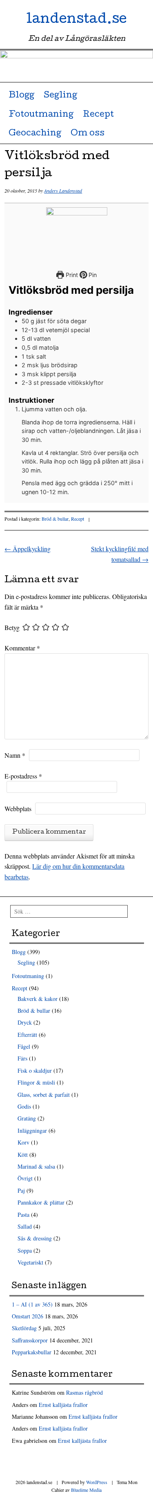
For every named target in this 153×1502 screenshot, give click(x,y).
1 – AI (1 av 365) (32, 1304)
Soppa (25, 1250)
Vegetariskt (30, 1262)
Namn (14, 755)
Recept (98, 115)
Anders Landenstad (63, 190)
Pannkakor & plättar (41, 1202)
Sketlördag (24, 1328)
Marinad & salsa (36, 1166)
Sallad (25, 1226)
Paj (21, 1190)
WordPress (96, 1482)
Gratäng (27, 1118)
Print (71, 274)
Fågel (24, 1046)
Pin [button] (92, 274)
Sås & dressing (35, 1238)
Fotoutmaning (41, 115)
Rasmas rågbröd (84, 1392)
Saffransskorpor (30, 1340)
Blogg (21, 96)
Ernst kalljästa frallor (63, 1405)
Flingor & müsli (36, 1082)
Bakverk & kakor (38, 999)
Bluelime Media (86, 1489)
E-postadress (23, 776)
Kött (23, 1154)
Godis (24, 1106)
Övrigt (25, 1178)
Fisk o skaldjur (35, 1070)
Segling (60, 96)
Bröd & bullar (55, 518)
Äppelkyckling (27, 548)
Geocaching (35, 134)
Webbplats (17, 808)
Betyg (12, 627)
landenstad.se (77, 20)
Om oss (87, 134)
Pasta (23, 1214)
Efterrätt (27, 1034)
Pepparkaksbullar (31, 1352)
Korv (23, 1142)
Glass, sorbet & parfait (44, 1094)
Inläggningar (32, 1130)
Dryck (25, 1022)
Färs (22, 1058)
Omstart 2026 (27, 1316)
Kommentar (22, 647)
